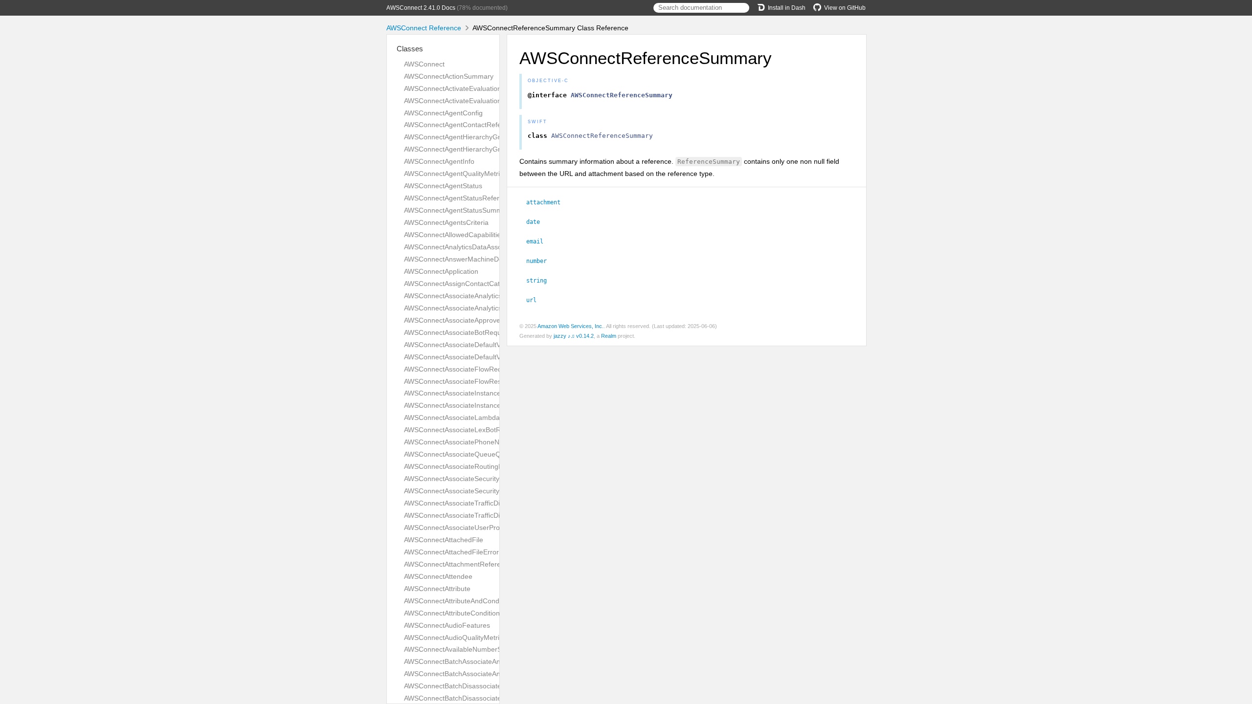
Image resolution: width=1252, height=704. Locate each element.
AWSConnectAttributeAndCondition (458, 601)
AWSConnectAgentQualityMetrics (455, 173)
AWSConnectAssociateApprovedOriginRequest (476, 320)
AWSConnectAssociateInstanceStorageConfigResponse (490, 405)
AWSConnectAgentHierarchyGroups (459, 149)
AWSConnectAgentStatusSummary (458, 210)
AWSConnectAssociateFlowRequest (459, 369)
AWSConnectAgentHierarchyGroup (458, 137)
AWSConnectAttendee (438, 576)
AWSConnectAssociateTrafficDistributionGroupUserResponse (499, 515)
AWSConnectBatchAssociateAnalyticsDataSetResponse (490, 674)
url (536, 300)
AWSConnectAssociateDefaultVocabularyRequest (480, 345)
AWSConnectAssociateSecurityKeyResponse (473, 491)
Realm (608, 336)
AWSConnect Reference (423, 28)
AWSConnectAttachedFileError (451, 552)
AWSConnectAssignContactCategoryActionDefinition (484, 283)
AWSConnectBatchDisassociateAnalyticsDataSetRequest (492, 686)
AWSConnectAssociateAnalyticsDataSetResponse (481, 308)
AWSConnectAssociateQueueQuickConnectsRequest (486, 454)
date (537, 222)
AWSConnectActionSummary (448, 76)
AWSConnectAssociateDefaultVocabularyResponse (483, 357)
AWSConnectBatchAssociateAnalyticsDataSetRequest (487, 661)
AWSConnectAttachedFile (443, 540)
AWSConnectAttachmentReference (458, 564)
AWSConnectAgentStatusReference (459, 198)
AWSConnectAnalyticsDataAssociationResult (472, 247)
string (541, 280)
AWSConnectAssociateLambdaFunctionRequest (478, 417)
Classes (410, 48)
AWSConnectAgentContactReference (461, 125)
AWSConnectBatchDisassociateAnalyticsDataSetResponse (494, 698)
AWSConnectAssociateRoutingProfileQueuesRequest (486, 466)
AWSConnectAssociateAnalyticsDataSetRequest (478, 296)
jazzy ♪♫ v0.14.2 (574, 336)
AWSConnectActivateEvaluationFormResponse (476, 101)
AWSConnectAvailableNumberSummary (465, 649)
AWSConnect (424, 64)
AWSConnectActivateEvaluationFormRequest (474, 88)
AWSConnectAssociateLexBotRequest (463, 430)
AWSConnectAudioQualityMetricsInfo (461, 637)
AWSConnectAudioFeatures (447, 625)
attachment (547, 202)
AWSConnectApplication (441, 271)
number (541, 261)
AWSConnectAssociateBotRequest (457, 332)
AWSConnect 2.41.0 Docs (420, 7)
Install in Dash (786, 7)
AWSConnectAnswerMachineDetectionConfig (473, 259)
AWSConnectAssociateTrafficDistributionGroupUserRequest (496, 503)
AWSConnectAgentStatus (443, 186)
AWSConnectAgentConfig (443, 113)
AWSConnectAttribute (437, 589)
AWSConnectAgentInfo (439, 161)
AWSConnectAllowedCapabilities (454, 235)
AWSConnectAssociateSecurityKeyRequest (470, 479)
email (539, 241)
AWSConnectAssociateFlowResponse (462, 381)
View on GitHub (845, 7)
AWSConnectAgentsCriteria (446, 222)
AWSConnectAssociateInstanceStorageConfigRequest (487, 393)
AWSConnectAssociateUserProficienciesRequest (479, 527)
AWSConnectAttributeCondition (452, 613)
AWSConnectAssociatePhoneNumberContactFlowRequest (494, 442)
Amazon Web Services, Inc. (570, 326)
